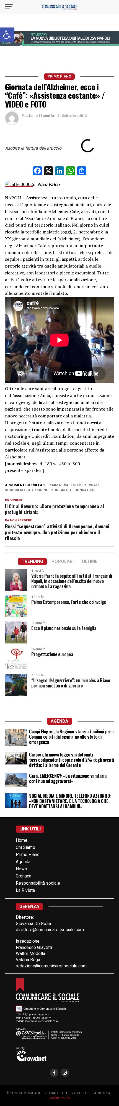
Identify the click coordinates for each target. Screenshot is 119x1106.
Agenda (23, 861)
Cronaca (23, 876)
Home (21, 840)
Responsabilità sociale (38, 883)
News (21, 868)
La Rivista (25, 890)
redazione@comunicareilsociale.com (51, 966)
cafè (95, 485)
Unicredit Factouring (27, 490)
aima (56, 485)
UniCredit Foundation (74, 490)
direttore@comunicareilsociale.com (50, 929)
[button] (7, 34)
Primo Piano (28, 854)
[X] (48, 171)
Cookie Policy (59, 1098)
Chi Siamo (25, 847)
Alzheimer (76, 485)
